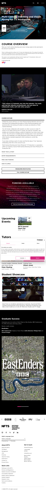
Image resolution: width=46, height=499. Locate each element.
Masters (11, 13)
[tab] (23, 118)
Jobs (3, 453)
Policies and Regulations (8, 469)
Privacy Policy (5, 462)
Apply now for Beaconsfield (17, 30)
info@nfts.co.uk (28, 453)
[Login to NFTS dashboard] (38, 3)
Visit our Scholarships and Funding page (23, 204)
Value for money (6, 456)
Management (5, 451)
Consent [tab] (8, 243)
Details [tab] (23, 243)
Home (2, 13)
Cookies (4, 482)
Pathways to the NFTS (7, 468)
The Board (4, 449)
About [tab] (38, 243)
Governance (4, 458)
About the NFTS (5, 447)
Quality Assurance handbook (9, 471)
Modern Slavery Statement (8, 475)
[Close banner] (44, 240)
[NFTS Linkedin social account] (17, 433)
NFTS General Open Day (25, 224)
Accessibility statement (7, 473)
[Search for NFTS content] (33, 3)
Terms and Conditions (7, 481)
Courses (6, 13)
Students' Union (5, 479)
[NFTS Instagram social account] (2, 433)
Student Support (6, 477)
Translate (13, 441)
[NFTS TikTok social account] (13, 433)
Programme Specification (23, 168)
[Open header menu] (42, 3)
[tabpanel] (23, 135)
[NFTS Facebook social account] (6, 433)
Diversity (4, 454)
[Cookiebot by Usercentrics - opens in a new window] (38, 240)
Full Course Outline (23, 172)
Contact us (4, 460)
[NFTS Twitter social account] (10, 433)
